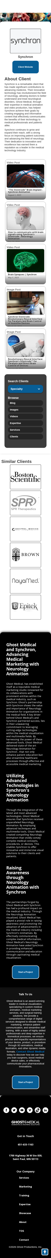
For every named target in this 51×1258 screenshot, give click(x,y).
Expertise (25, 1204)
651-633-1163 (25, 1144)
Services (24, 1177)
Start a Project (25, 972)
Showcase (25, 1213)
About (23, 1222)
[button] (25, 389)
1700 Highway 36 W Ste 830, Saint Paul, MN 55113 (25, 1157)
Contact (24, 1239)
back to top (46, 1252)
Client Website (25, 67)
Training (24, 1195)
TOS (21, 1230)
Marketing (25, 1186)
